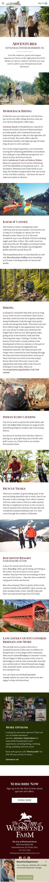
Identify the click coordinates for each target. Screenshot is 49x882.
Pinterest (29, 858)
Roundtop (12, 569)
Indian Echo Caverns (20, 425)
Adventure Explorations (24, 738)
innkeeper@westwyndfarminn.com (24, 853)
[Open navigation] (3, 3)
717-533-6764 (24, 850)
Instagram (24, 858)
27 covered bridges (19, 655)
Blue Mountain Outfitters (18, 257)
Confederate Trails (15, 160)
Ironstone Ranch (10, 127)
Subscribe (24, 800)
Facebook (20, 858)
